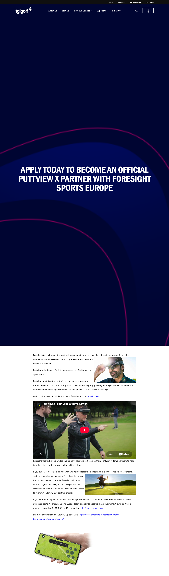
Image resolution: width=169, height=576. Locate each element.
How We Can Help (83, 10)
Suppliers (101, 10)
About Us (52, 10)
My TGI (148, 10)
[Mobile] (136, 10)
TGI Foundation (135, 2)
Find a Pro (116, 10)
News (111, 2)
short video (93, 396)
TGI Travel (150, 2)
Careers (121, 2)
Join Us (65, 10)
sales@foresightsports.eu (92, 508)
